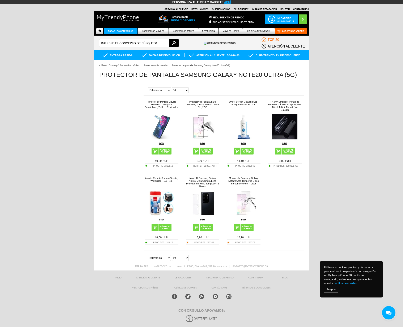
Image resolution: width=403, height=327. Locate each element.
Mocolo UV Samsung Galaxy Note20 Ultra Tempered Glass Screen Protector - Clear (243, 181)
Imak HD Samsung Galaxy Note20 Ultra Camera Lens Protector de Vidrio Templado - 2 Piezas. (202, 182)
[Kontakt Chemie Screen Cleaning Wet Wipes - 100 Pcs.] (161, 215)
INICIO (118, 277)
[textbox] (139, 43)
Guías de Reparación (264, 9)
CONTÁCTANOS (301, 9)
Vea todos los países (145, 287)
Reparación (208, 31)
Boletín (285, 9)
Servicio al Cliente (176, 9)
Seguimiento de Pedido (228, 17)
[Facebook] (174, 296)
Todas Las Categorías (120, 31)
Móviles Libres (231, 31)
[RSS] (201, 296)
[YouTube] (215, 296)
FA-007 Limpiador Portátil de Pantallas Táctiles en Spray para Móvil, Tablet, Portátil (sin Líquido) (284, 105)
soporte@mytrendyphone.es (250, 266)
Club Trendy (241, 9)
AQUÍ (227, 2)
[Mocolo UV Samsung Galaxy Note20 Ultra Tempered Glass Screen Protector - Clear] (243, 215)
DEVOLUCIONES (199, 9)
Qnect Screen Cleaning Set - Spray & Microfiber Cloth (243, 103)
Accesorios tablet (183, 31)
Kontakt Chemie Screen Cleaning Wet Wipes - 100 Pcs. (161, 179)
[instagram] (229, 296)
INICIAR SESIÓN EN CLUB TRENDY (233, 22)
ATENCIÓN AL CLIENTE (148, 277)
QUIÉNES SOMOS (221, 9)
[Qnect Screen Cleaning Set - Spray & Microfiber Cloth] (243, 138)
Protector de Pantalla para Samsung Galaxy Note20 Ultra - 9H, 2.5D (202, 104)
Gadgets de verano (293, 31)
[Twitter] (188, 296)
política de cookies (345, 283)
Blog (285, 277)
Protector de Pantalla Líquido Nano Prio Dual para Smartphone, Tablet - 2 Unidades (161, 104)
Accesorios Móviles (153, 31)
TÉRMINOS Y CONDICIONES (256, 287)
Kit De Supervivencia (258, 31)
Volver (104, 65)
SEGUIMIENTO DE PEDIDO (220, 277)
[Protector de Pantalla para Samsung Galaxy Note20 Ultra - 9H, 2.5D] (202, 138)
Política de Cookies (185, 287)
